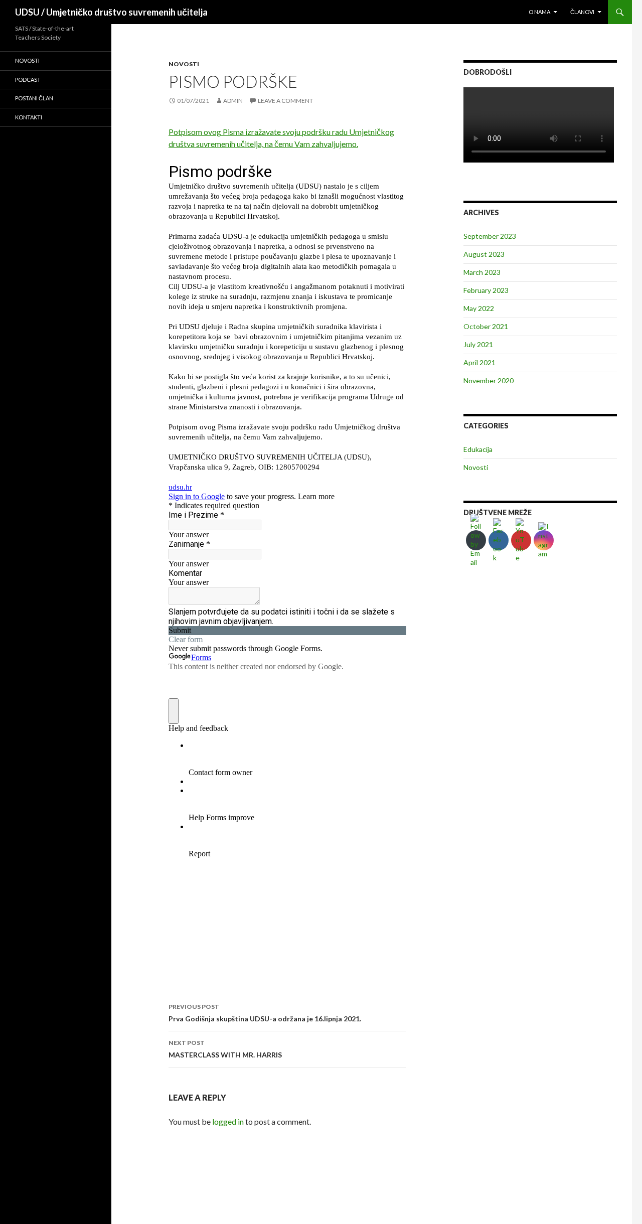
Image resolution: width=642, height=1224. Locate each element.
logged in (228, 1121)
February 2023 (486, 290)
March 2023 (482, 272)
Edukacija (478, 449)
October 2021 (485, 326)
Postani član (34, 98)
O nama (539, 12)
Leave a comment (285, 100)
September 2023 (489, 236)
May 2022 (478, 308)
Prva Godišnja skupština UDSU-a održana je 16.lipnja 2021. (265, 1013)
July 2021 (478, 344)
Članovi (582, 12)
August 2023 (484, 254)
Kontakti (28, 117)
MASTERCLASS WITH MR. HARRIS (225, 1049)
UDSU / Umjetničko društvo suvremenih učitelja (111, 12)
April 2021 (479, 362)
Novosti (184, 64)
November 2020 (488, 380)
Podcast (28, 79)
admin (233, 100)
